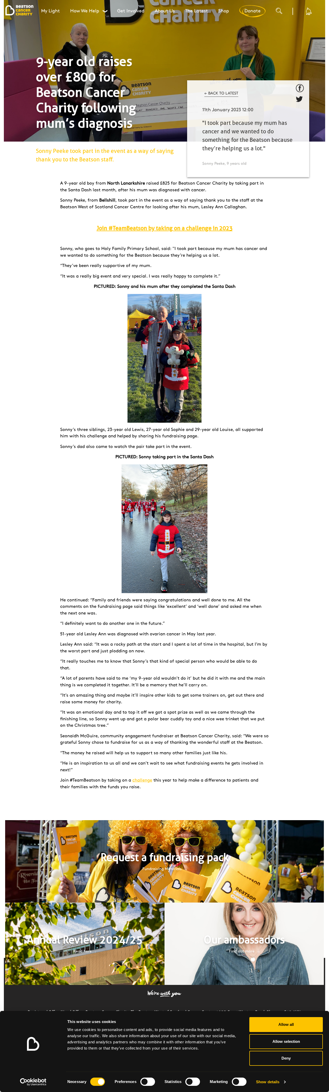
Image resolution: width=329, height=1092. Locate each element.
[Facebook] (300, 88)
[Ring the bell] (308, 11)
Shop (223, 11)
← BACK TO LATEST (221, 93)
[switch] (147, 1082)
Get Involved (130, 11)
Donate (252, 11)
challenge (142, 780)
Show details (267, 1082)
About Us (165, 11)
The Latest (196, 11)
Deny (286, 1058)
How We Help (88, 11)
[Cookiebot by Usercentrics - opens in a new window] (33, 1082)
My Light (50, 11)
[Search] (284, 13)
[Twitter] (300, 100)
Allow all (286, 1024)
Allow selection (286, 1041)
